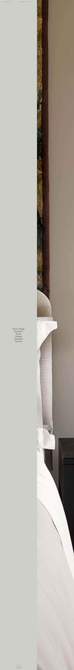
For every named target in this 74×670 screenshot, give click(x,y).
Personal (26, 1)
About (29, 1)
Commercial (22, 1)
